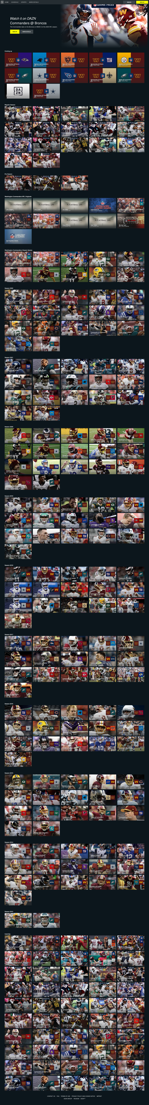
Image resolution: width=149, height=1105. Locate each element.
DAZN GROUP (68, 1099)
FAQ (58, 1096)
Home (7, 2)
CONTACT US (51, 1096)
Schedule (14, 2)
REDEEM (76, 1099)
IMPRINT (99, 1096)
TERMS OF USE (65, 1096)
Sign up (142, 2)
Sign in (129, 2)
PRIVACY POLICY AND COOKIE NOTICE (83, 1096)
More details (34, 2)
